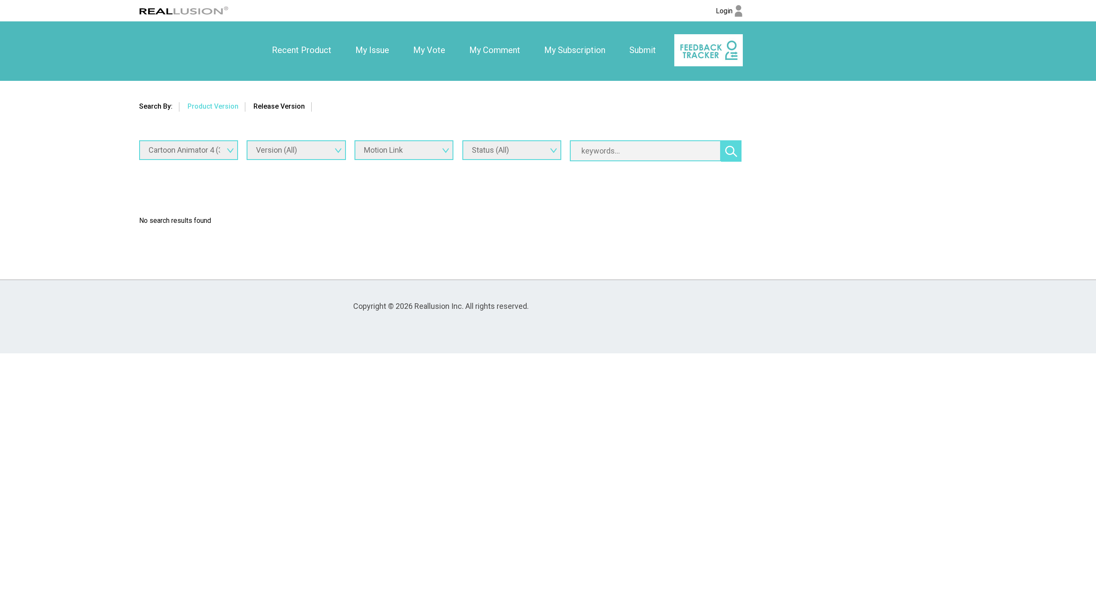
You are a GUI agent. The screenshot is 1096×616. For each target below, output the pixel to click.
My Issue (372, 50)
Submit (642, 50)
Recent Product (301, 50)
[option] (301, 50)
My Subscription (574, 50)
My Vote (429, 50)
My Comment (494, 50)
